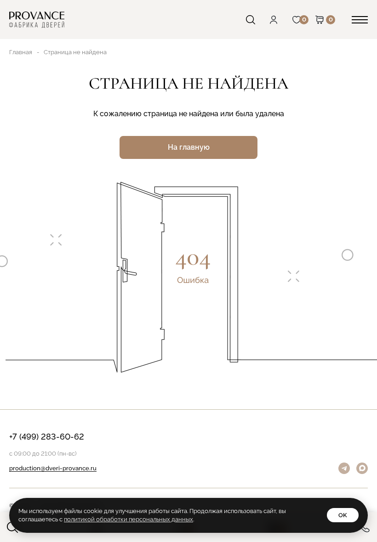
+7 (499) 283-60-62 (46, 437)
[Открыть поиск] (257, 19)
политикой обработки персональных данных (128, 519)
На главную (189, 147)
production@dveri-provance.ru (53, 468)
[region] (188, 271)
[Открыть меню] (360, 19)
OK (342, 515)
